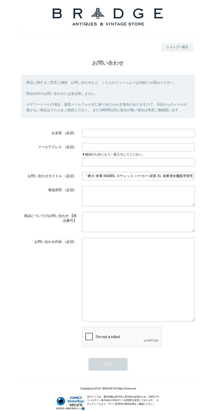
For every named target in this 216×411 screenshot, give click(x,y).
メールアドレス (50, 147)
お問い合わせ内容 (48, 242)
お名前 (57, 133)
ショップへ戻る (177, 47)
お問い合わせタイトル (45, 176)
